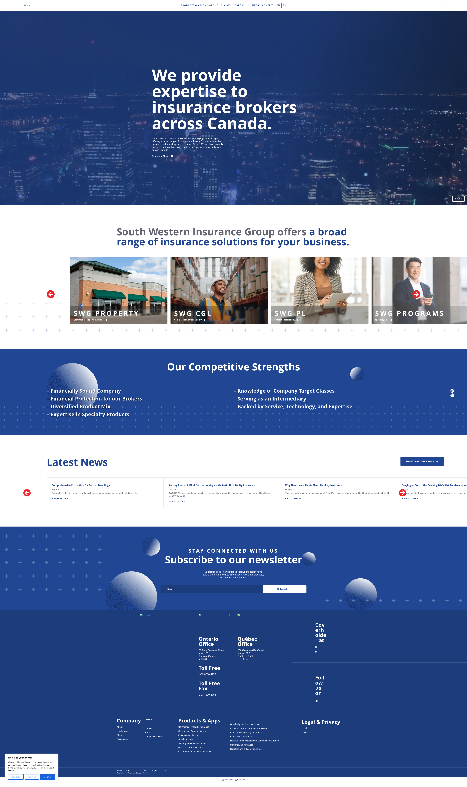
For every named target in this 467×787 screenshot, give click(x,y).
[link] (27, 5)
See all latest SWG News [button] (419, 461)
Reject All (32, 777)
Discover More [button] (160, 156)
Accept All (48, 777)
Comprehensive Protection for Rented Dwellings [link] (81, 485)
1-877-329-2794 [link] (207, 694)
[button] (118, 290)
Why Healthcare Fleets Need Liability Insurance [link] (313, 485)
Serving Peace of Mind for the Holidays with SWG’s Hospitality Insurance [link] (211, 485)
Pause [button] (458, 198)
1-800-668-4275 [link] (207, 674)
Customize (16, 777)
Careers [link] (148, 719)
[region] (31, 768)
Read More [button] (60, 498)
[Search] (440, 5)
